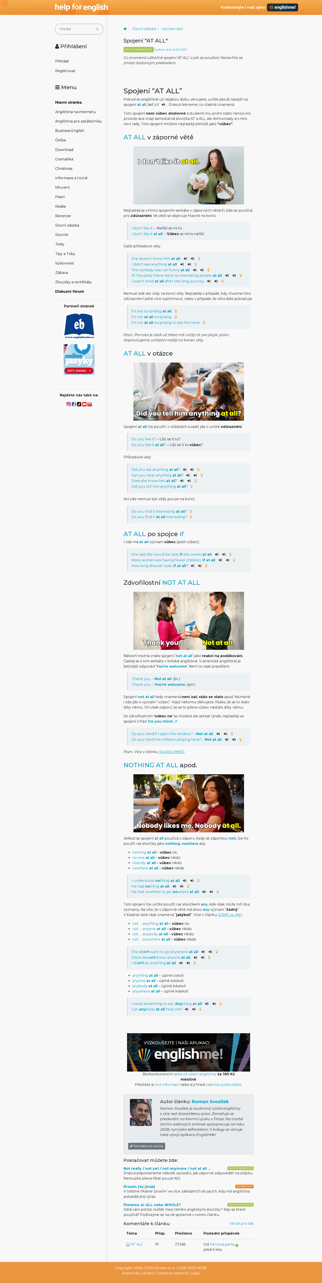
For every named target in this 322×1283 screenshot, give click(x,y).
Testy (59, 244)
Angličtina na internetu (75, 112)
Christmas (63, 169)
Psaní (60, 197)
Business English (69, 131)
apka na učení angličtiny (194, 1074)
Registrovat (65, 71)
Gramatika (64, 159)
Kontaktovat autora (148, 1146)
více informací (166, 1085)
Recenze (63, 216)
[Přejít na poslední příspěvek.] (237, 1245)
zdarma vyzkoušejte (224, 1085)
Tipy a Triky (65, 254)
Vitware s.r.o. (164, 1268)
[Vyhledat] (97, 29)
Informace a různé (71, 178)
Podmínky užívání (138, 1273)
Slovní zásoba (67, 225)
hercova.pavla (222, 1244)
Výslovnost (64, 263)
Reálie (60, 206)
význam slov (172, 29)
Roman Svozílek (210, 1101)
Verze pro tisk (242, 1223)
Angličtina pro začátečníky (78, 121)
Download (64, 150)
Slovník (61, 235)
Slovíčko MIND (171, 752)
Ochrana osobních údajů (178, 1273)
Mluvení (62, 187)
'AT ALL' (137, 1244)
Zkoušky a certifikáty (73, 282)
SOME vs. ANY (230, 915)
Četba (60, 140)
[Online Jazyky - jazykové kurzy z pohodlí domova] (79, 359)
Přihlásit (62, 61)
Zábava (61, 273)
